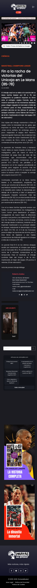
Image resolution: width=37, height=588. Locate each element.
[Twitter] (24, 43)
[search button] (33, 348)
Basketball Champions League (15, 66)
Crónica (5, 56)
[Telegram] (31, 43)
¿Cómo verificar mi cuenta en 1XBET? (27, 372)
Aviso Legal (9, 582)
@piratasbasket (25, 287)
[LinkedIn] (21, 43)
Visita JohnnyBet (19, 387)
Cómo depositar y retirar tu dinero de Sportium (12, 381)
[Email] (34, 43)
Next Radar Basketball (19, 280)
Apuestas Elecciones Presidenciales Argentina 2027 (12, 373)
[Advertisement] (19, 405)
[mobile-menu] (34, 7)
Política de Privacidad (22, 582)
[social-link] (11, 571)
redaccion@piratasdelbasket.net (23, 291)
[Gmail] (26, 43)
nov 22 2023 (5, 88)
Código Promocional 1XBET (11, 362)
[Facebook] (19, 43)
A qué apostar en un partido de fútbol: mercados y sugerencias (27, 364)
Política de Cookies (18, 585)
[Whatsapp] (29, 43)
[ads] (19, 452)
